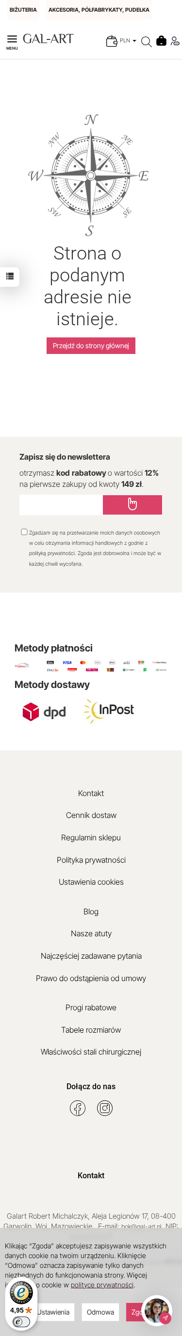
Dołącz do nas (91, 1086)
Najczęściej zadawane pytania (91, 956)
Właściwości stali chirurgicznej (91, 1052)
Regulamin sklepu (91, 837)
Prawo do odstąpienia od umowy (91, 978)
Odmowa (100, 1312)
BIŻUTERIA (23, 9)
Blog (91, 911)
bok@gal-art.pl (141, 1226)
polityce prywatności (102, 1284)
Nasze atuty (91, 933)
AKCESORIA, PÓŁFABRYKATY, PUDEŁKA (99, 9)
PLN (126, 40)
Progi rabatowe (91, 1007)
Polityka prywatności (91, 860)
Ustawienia (53, 1312)
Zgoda (141, 1312)
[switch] (21, 1322)
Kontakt (91, 793)
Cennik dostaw (91, 815)
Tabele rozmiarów (91, 1030)
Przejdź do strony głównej (91, 345)
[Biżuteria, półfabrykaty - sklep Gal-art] (48, 37)
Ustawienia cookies (91, 882)
